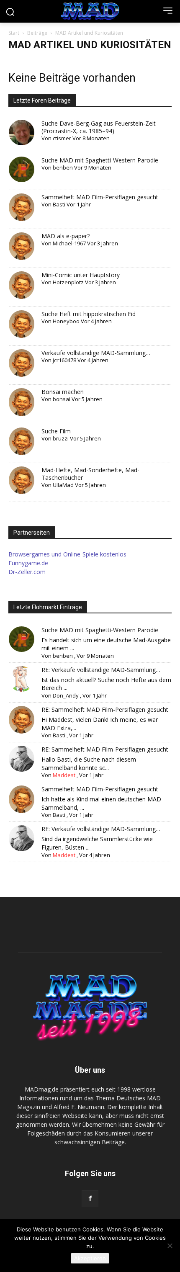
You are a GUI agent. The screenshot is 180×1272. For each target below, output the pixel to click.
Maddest (64, 775)
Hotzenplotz (68, 282)
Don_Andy (66, 695)
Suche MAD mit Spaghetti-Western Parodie (99, 160)
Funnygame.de (28, 563)
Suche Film (56, 431)
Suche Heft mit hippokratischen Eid (88, 314)
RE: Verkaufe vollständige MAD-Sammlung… (100, 670)
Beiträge (37, 32)
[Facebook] (90, 1198)
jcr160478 (64, 360)
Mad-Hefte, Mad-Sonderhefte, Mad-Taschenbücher (90, 474)
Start (13, 32)
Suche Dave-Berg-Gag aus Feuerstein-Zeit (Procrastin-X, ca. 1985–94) (98, 127)
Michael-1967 (69, 243)
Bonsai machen (62, 392)
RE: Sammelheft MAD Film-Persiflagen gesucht (104, 709)
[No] (169, 1245)
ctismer (62, 138)
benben (63, 167)
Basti (59, 204)
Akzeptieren (90, 1258)
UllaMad (63, 485)
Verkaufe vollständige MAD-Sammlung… (95, 353)
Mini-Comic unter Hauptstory (80, 275)
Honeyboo (66, 321)
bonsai (61, 399)
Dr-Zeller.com (27, 572)
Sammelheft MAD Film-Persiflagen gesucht (99, 197)
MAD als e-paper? (65, 236)
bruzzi (61, 438)
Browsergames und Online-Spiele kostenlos (67, 554)
